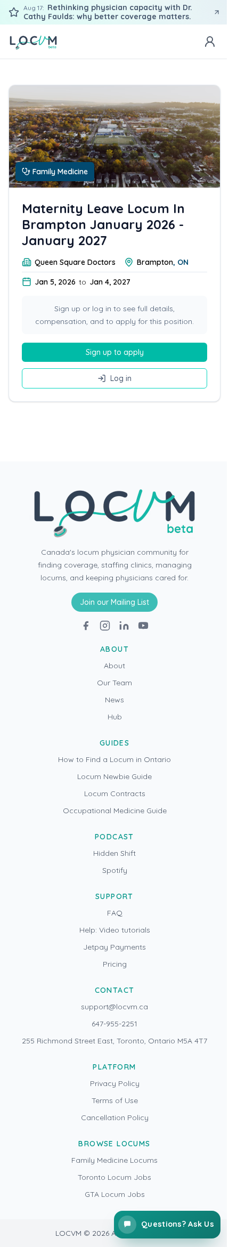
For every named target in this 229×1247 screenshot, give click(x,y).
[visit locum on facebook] (85, 625)
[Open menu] (209, 41)
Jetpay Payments (114, 947)
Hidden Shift (114, 853)
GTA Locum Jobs (115, 1194)
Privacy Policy (115, 1083)
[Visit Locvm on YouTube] (143, 625)
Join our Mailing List (114, 602)
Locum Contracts (114, 793)
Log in (121, 378)
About (114, 665)
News (114, 700)
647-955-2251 (114, 1024)
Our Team (114, 682)
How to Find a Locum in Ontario (114, 759)
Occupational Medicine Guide (115, 810)
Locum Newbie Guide (114, 776)
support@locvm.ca (114, 1006)
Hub (115, 717)
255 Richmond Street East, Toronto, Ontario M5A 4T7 (114, 1041)
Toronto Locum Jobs (114, 1177)
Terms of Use (115, 1100)
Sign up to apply (115, 352)
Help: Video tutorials (114, 930)
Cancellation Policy (115, 1117)
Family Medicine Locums (114, 1160)
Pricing (115, 964)
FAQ (114, 913)
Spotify (114, 870)
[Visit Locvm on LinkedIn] (124, 625)
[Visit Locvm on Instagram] (105, 625)
